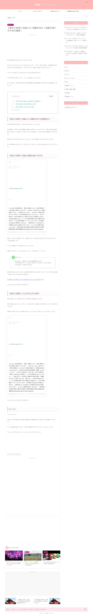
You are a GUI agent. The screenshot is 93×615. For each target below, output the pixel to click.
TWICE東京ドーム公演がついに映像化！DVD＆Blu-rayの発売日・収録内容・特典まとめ (76, 53)
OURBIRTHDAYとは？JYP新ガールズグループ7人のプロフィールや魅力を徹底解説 (76, 34)
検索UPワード (10, 24)
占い (67, 82)
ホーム (20, 11)
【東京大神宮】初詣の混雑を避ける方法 (25, 104)
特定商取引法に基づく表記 (72, 11)
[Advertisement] (32, 46)
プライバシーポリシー (38, 11)
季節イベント (69, 85)
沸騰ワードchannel (46, 4)
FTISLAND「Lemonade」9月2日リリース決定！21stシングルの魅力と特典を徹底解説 (77, 47)
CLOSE (51, 96)
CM (67, 67)
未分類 (67, 93)
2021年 (10, 454)
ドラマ (67, 74)
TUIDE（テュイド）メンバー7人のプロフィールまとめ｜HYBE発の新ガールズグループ (76, 28)
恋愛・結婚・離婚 (70, 89)
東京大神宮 (11, 232)
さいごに (17, 110)
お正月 (15, 454)
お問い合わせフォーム (55, 11)
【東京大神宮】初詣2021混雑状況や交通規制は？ (28, 101)
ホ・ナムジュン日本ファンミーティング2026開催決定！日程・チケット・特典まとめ (76, 40)
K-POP (67, 71)
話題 (19, 454)
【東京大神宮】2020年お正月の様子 (24, 107)
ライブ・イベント (70, 78)
